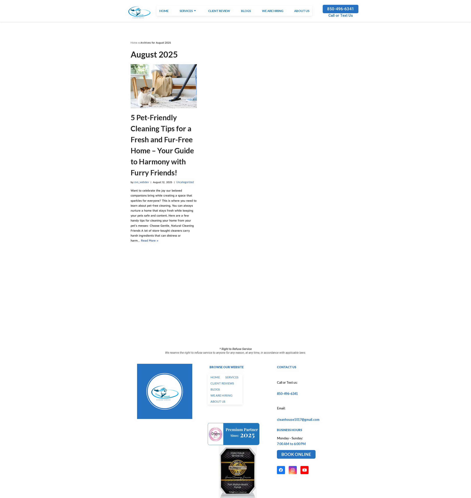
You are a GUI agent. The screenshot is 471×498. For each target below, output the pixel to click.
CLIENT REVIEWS (222, 383)
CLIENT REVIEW (219, 11)
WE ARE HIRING (272, 11)
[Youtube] (304, 470)
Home (134, 42)
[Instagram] (293, 470)
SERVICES (186, 11)
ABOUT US (301, 11)
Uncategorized (185, 182)
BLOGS (246, 11)
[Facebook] (281, 470)
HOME (164, 11)
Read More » (149, 240)
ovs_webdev (141, 182)
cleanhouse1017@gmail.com (298, 419)
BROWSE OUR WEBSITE (227, 367)
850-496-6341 (287, 394)
